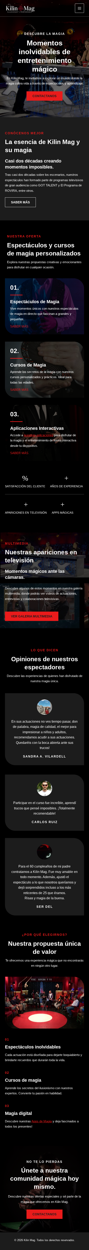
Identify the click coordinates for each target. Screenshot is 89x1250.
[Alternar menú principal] (79, 8)
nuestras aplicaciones (38, 435)
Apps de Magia (41, 1121)
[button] (31, 616)
